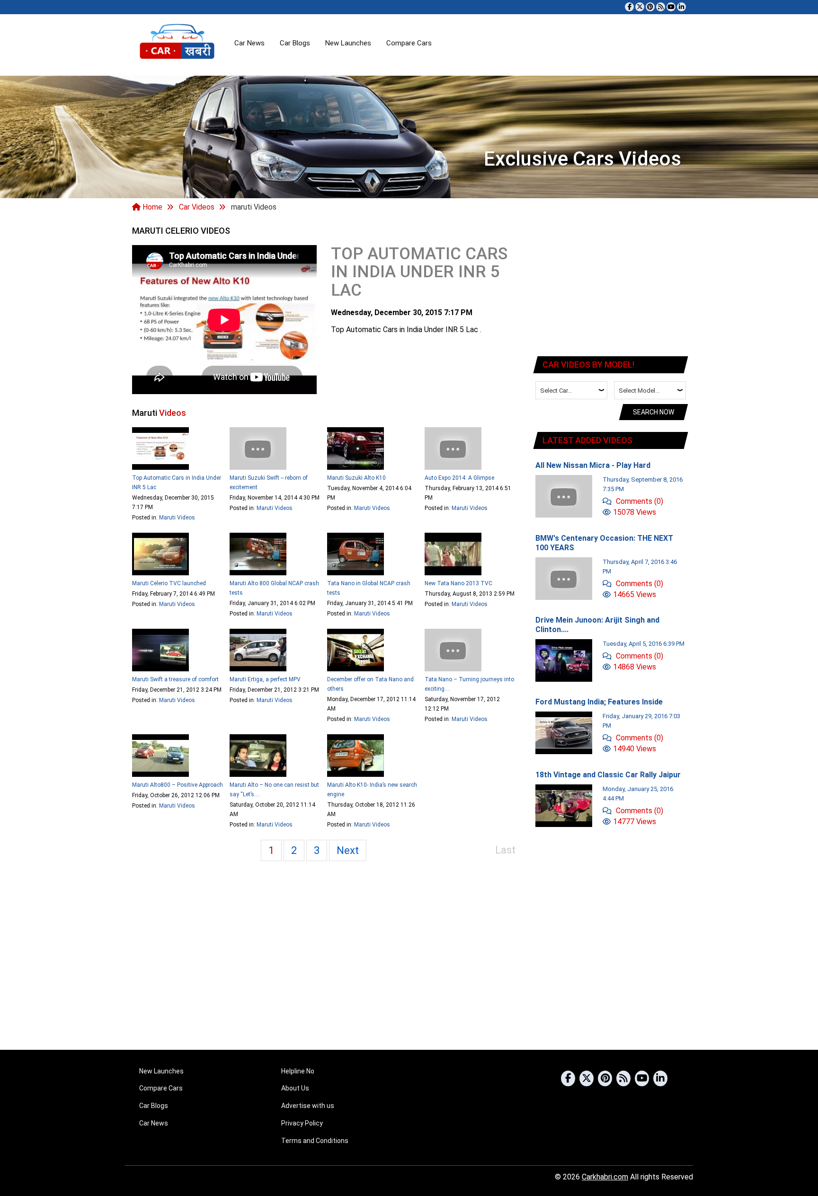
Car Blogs (295, 43)
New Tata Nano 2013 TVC (458, 583)
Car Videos (196, 206)
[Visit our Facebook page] (629, 6)
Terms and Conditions (314, 1140)
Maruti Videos (177, 517)
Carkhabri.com (605, 1176)
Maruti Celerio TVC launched (169, 583)
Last (505, 850)
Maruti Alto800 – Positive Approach (177, 785)
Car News (249, 43)
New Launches (348, 43)
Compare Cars (409, 43)
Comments (638, 501)
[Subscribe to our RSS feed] (660, 6)
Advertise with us (307, 1105)
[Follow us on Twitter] (639, 6)
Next (348, 850)
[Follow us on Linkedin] (681, 6)
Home (151, 206)
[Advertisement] (611, 286)
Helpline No (297, 1071)
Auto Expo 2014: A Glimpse (459, 478)
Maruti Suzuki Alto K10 (356, 478)
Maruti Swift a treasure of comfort (175, 679)
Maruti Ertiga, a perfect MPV (265, 679)
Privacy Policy (302, 1123)
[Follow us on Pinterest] (650, 6)
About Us (295, 1088)
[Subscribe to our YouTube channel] (671, 6)
